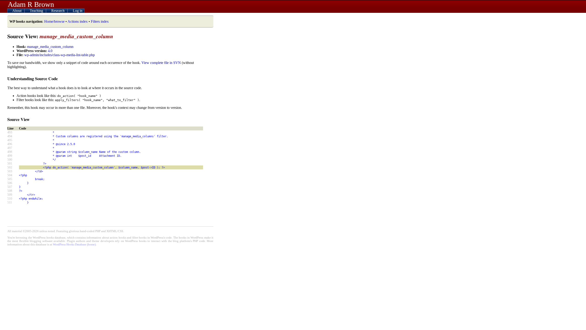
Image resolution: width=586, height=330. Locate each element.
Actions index (78, 21)
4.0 (50, 51)
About (17, 11)
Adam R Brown (31, 4)
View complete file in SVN (161, 63)
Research (58, 11)
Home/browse (54, 21)
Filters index (100, 21)
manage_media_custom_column (50, 47)
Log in (77, 11)
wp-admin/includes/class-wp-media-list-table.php (59, 55)
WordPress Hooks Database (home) (74, 244)
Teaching (37, 11)
